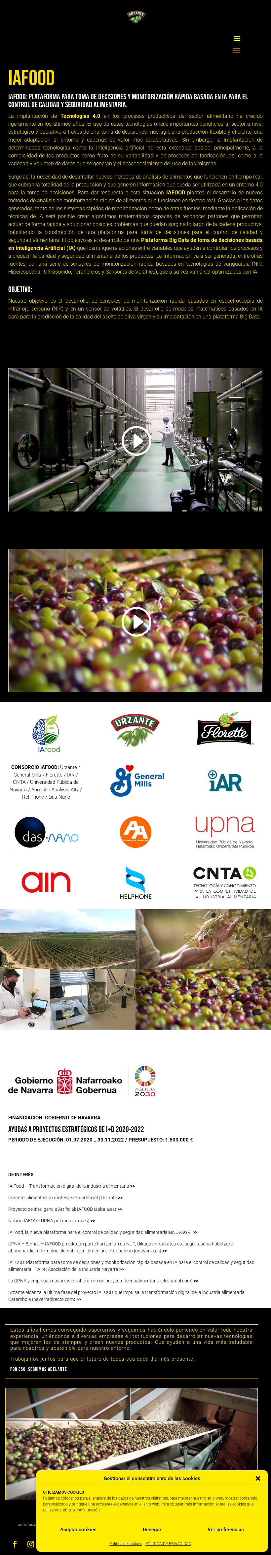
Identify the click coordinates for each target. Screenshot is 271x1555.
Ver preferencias (226, 1530)
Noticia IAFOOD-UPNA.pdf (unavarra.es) (51, 1220)
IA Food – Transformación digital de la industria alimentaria (71, 1186)
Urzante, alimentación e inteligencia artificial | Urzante (65, 1197)
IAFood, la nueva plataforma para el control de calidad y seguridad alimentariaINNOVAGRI (102, 1232)
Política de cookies (125, 1543)
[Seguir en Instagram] (30, 1544)
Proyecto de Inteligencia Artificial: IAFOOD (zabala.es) (65, 1209)
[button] (257, 1478)
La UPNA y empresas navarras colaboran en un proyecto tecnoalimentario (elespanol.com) (103, 1280)
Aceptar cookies (78, 1530)
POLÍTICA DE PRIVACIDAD (168, 1543)
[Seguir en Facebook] (14, 1544)
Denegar (152, 1530)
